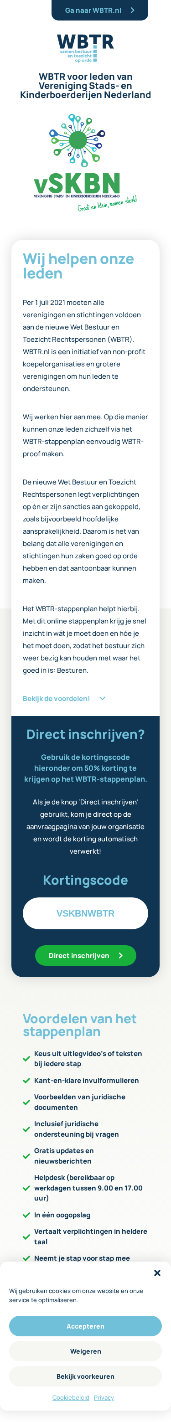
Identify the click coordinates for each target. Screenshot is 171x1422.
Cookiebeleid (70, 1397)
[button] (157, 1273)
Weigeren (85, 1351)
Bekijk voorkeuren (85, 1376)
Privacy (104, 1397)
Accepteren (85, 1326)
